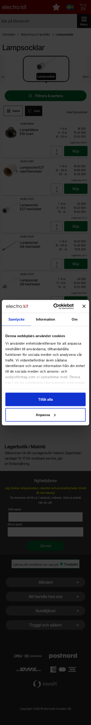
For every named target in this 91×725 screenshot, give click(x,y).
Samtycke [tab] (16, 319)
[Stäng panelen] (84, 306)
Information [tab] (45, 319)
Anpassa (43, 415)
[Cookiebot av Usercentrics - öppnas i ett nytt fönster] (55, 306)
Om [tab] (74, 319)
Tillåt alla (45, 399)
